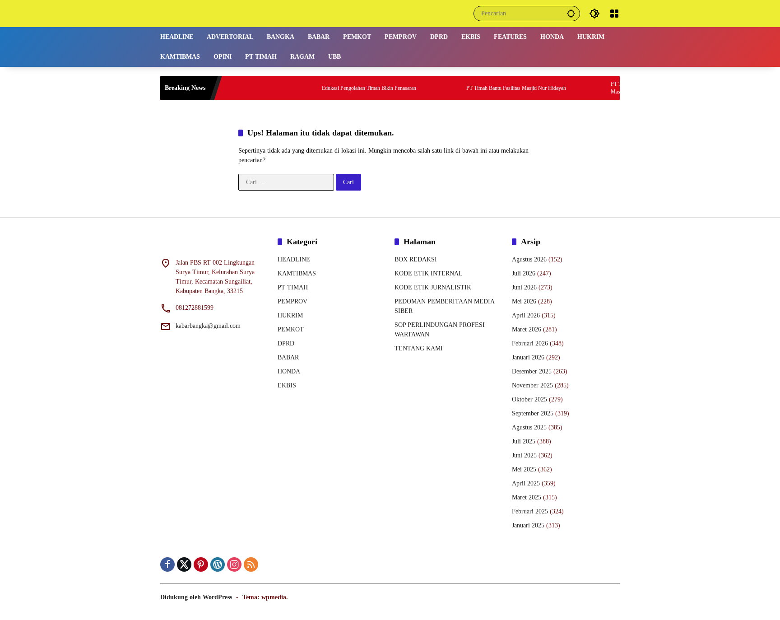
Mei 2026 (524, 301)
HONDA (289, 371)
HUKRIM (290, 315)
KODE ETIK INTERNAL (429, 273)
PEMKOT (291, 329)
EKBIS (287, 385)
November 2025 (532, 385)
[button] (571, 13)
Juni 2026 (524, 287)
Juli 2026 (523, 273)
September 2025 (532, 413)
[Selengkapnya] (214, 243)
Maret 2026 (526, 329)
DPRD (286, 343)
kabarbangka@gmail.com (208, 325)
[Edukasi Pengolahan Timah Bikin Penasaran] (294, 88)
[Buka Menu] (614, 13)
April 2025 (526, 483)
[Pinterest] (201, 564)
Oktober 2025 (529, 399)
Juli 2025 (523, 441)
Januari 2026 (528, 357)
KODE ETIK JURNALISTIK (433, 287)
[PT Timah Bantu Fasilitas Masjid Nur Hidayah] (438, 88)
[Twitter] (184, 564)
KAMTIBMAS (297, 273)
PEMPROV (292, 301)
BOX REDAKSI (416, 259)
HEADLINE (294, 259)
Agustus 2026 (529, 259)
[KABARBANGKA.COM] (216, 12)
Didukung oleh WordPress (196, 597)
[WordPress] (217, 564)
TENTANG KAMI (419, 348)
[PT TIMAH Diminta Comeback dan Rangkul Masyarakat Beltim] (583, 88)
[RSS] (251, 564)
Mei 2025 (524, 469)
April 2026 (526, 315)
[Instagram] (234, 564)
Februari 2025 (530, 511)
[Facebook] (167, 564)
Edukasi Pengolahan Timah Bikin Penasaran (353, 88)
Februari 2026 (530, 343)
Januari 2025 (528, 525)
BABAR (288, 357)
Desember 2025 (532, 371)
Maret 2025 (526, 497)
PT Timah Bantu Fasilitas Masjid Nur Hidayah (501, 88)
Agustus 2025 (529, 427)
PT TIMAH (293, 287)
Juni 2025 (524, 455)
